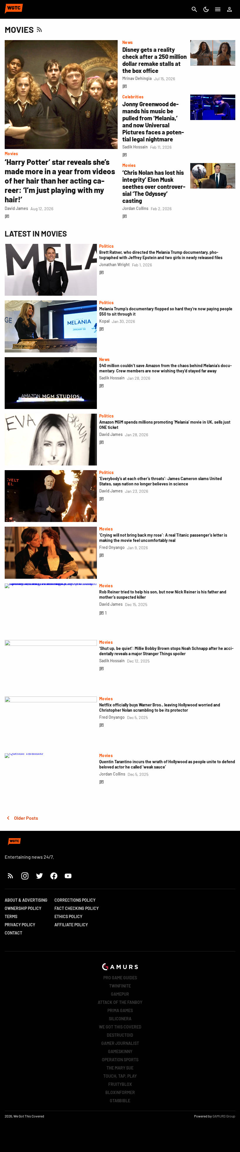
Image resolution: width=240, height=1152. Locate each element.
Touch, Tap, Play (120, 1076)
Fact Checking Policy (76, 908)
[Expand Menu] (218, 9)
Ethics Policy (68, 916)
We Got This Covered (120, 1026)
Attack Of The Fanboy (120, 1002)
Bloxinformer (120, 1092)
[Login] (229, 9)
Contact (13, 932)
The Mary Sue (120, 1067)
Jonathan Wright (114, 264)
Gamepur (120, 994)
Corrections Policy (74, 900)
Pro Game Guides (120, 977)
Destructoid (120, 1035)
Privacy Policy (20, 924)
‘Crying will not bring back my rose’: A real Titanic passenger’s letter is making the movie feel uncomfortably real (163, 538)
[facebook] (54, 876)
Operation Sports (120, 1059)
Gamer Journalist (120, 1043)
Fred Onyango (112, 547)
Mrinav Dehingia (137, 78)
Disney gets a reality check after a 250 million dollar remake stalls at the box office (154, 60)
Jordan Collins (135, 208)
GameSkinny (120, 1051)
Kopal (104, 321)
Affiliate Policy (71, 924)
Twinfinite (120, 985)
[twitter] (39, 876)
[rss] (10, 876)
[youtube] (68, 876)
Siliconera (120, 1018)
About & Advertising (26, 900)
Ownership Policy (23, 908)
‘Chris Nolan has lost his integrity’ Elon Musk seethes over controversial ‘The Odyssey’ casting (153, 186)
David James (16, 208)
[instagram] (25, 876)
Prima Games (120, 1010)
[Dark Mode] (206, 9)
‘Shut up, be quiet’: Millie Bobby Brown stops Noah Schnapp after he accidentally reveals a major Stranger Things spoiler (166, 651)
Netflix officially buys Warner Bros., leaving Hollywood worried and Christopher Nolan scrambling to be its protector (159, 707)
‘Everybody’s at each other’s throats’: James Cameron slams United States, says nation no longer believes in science (160, 481)
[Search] (194, 9)
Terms (11, 916)
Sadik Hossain (135, 146)
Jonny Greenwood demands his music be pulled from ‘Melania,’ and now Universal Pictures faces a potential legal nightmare (153, 121)
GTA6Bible (120, 1100)
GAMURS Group (223, 1116)
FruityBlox (120, 1084)
